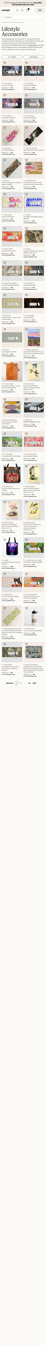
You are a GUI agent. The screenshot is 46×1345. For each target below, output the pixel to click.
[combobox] (23, 17)
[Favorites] (22, 10)
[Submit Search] (4, 17)
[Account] (17, 10)
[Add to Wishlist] (5, 62)
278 (29, 683)
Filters (13, 57)
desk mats (33, 45)
